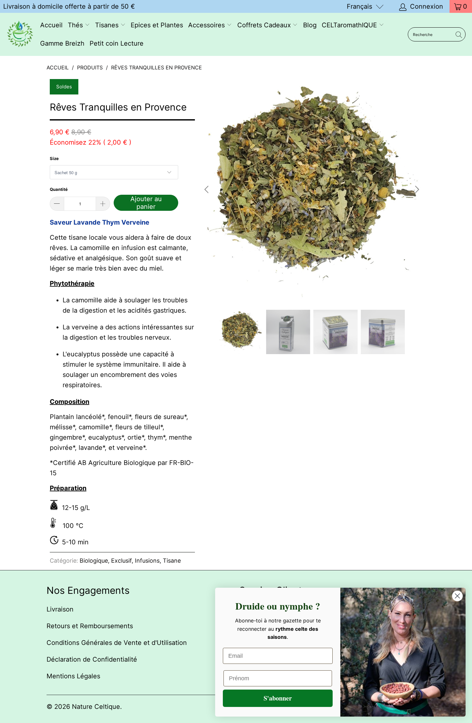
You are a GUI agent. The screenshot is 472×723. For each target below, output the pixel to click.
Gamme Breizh (62, 43)
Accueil (51, 25)
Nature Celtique (96, 706)
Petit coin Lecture (117, 43)
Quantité (59, 189)
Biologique (94, 560)
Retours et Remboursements (90, 626)
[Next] (416, 189)
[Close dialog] (457, 596)
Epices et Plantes (157, 25)
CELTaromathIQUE (350, 25)
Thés (76, 25)
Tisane (172, 560)
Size (54, 158)
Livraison (60, 609)
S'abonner (278, 698)
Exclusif (121, 560)
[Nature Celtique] (20, 34)
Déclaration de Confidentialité (92, 659)
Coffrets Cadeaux (265, 25)
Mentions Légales (73, 676)
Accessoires (207, 25)
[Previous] (207, 189)
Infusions (147, 560)
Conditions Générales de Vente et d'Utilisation (117, 643)
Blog (310, 25)
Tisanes (107, 25)
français (359, 6)
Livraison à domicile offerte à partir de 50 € (69, 6)
